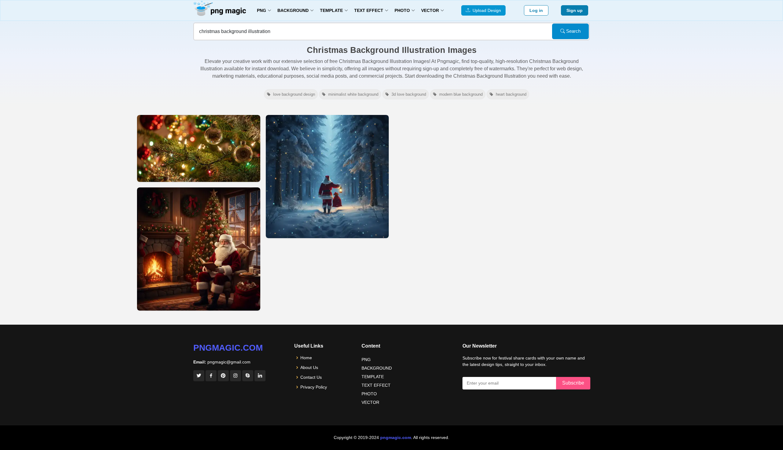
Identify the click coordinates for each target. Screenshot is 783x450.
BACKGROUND (377, 368)
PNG (366, 359)
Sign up (574, 10)
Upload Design (485, 10)
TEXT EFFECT (376, 385)
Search (573, 31)
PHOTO (369, 394)
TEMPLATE (373, 376)
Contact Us (311, 377)
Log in (536, 10)
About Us (309, 367)
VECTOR (370, 402)
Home (306, 358)
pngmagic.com (228, 347)
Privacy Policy (313, 387)
